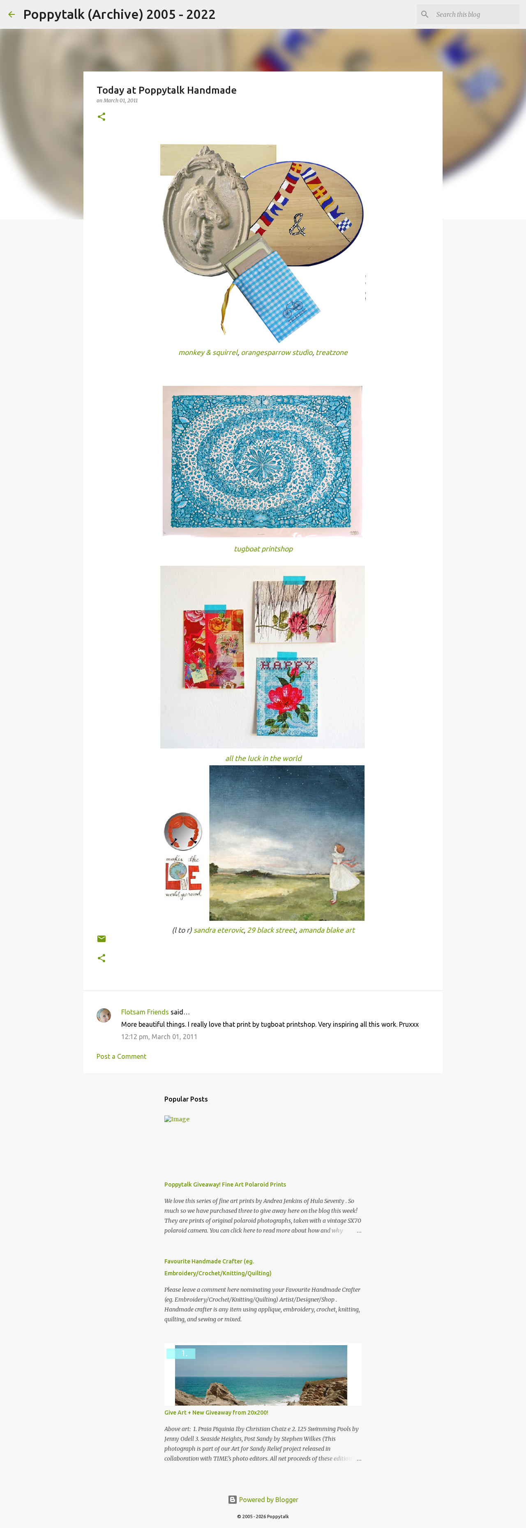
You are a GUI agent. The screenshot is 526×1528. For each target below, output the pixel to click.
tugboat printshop (263, 549)
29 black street (271, 930)
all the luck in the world (263, 758)
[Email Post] (101, 942)
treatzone (332, 352)
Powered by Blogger (268, 1499)
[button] (101, 117)
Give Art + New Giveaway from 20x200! (216, 1412)
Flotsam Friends (145, 1012)
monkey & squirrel (208, 352)
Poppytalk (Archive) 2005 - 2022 (119, 14)
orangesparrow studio (276, 352)
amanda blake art (327, 930)
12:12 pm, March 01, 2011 (159, 1036)
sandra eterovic (219, 930)
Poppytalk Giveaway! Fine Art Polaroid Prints (225, 1184)
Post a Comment (121, 1056)
